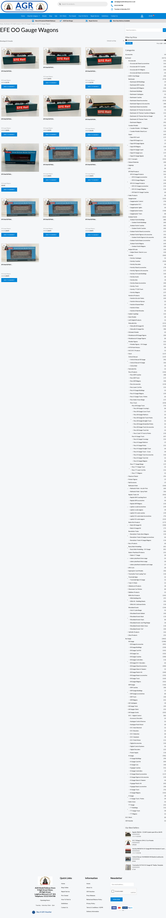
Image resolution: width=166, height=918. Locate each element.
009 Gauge (131, 684)
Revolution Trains (133, 531)
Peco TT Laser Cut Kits (139, 470)
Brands (44, 16)
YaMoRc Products (133, 632)
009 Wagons (134, 700)
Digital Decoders (135, 749)
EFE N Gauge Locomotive (139, 177)
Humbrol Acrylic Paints (137, 298)
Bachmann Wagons (135, 122)
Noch (130, 353)
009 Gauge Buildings (136, 690)
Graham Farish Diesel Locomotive (140, 231)
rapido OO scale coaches (137, 513)
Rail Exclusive (132, 482)
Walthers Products (133, 592)
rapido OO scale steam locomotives (140, 516)
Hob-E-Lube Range (136, 610)
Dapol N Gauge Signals (137, 156)
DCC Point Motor (135, 740)
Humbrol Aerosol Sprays (137, 301)
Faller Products (132, 195)
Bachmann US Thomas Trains (138, 119)
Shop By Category (32, 16)
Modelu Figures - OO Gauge (138, 344)
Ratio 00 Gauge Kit (135, 525)
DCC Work (63, 16)
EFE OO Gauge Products (29, 24)
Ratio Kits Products (134, 522)
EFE (129, 168)
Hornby (130, 255)
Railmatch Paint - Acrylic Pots (139, 488)
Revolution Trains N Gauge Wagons (140, 540)
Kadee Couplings (133, 314)
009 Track (133, 697)
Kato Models (132, 317)
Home (23, 16)
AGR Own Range (68, 21)
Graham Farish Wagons (137, 243)
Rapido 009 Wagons (136, 503)
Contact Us (114, 16)
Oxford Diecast (133, 357)
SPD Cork (131, 567)
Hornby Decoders (135, 264)
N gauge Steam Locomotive (138, 786)
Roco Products (132, 543)
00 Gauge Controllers (136, 660)
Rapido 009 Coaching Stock (138, 497)
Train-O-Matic (132, 583)
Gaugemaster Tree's (136, 214)
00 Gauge (131, 641)
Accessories (129, 54)
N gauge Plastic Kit (136, 783)
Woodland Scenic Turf (136, 629)
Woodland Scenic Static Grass (139, 626)
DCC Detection (134, 734)
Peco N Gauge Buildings (137, 390)
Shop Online (64, 887)
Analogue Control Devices (138, 721)
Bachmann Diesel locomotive (138, 100)
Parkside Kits (132, 369)
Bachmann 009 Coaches (137, 85)
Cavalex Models (133, 125)
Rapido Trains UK (133, 494)
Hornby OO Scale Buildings (138, 273)
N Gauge (131, 755)
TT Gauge (131, 805)
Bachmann (131, 79)
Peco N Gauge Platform (141, 442)
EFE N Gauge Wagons (138, 180)
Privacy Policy (90, 903)
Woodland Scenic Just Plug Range (140, 622)
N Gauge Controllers (136, 771)
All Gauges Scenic (133, 712)
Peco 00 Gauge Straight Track (142, 421)
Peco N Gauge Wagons (137, 393)
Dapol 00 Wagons (135, 146)
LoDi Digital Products (134, 320)
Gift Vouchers (90, 891)
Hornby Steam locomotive (138, 283)
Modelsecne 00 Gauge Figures (137, 335)
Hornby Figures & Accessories (139, 270)
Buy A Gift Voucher (44, 912)
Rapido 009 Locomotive (137, 500)
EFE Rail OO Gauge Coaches (140, 192)
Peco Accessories (135, 384)
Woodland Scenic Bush (137, 616)
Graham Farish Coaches (137, 225)
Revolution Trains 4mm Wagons (139, 534)
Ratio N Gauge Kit (135, 528)
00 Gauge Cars (134, 653)
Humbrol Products (134, 295)
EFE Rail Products (16, 24)
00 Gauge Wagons (135, 681)
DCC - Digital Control (134, 715)
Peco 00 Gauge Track (138, 405)
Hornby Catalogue (135, 258)
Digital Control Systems (137, 746)
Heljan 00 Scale (132, 249)
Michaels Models (133, 332)
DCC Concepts (132, 159)
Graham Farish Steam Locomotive (140, 240)
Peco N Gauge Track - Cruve (142, 451)
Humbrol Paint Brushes (137, 310)
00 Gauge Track (135, 678)
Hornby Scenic (134, 277)
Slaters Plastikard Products (136, 552)
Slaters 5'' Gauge (135, 555)
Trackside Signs (133, 577)
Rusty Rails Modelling (134, 546)
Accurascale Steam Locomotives (139, 73)
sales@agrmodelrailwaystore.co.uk (124, 1)
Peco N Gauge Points (140, 445)
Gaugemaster (132, 198)
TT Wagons (133, 814)
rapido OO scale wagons (137, 519)
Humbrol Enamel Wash (137, 304)
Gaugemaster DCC (135, 204)
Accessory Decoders (136, 718)
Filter (129, 43)
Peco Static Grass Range (137, 399)
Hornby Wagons (135, 292)
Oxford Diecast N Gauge (137, 362)
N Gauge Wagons (135, 793)
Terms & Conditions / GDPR (94, 907)
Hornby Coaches (135, 261)
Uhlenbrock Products (134, 586)
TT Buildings (134, 807)
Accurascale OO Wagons (137, 69)
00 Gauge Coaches (135, 656)
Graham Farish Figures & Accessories (141, 234)
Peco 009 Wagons (135, 381)
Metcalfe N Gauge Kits (137, 329)
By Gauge (128, 638)
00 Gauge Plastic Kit (136, 672)
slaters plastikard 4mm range (138, 561)
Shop (50, 16)
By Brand (7, 24)
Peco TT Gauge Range (136, 464)
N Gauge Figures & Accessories (139, 777)
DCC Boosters (134, 731)
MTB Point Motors (134, 347)
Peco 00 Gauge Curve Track (142, 411)
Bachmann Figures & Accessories (140, 103)
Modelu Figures (133, 341)
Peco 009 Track (135, 378)
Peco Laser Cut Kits (136, 387)
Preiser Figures (132, 479)
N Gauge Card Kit (135, 761)
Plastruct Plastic (133, 476)
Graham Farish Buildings (137, 219)
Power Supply (134, 752)
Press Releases (90, 895)
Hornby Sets (134, 280)
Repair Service (95, 16)
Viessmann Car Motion (135, 589)
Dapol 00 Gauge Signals (137, 143)
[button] (121, 910)
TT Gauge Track (135, 811)
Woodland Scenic (133, 607)
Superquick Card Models (135, 571)
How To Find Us (83, 16)
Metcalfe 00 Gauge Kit (137, 326)
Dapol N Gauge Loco (136, 153)
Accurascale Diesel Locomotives (139, 63)
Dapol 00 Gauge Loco (136, 140)
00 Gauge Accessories (136, 644)
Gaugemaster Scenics (136, 210)
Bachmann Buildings (136, 91)
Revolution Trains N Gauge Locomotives (142, 537)
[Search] (164, 30)
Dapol (130, 134)
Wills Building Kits (135, 598)
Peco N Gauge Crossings (141, 439)
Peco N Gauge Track (138, 436)
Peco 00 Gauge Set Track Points (143, 417)
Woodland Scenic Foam (137, 619)
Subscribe (116, 899)
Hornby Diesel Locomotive (138, 267)
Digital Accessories (136, 743)
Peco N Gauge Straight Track (142, 448)
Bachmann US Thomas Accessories (140, 110)
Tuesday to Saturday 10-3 (122, 9)
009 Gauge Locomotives (137, 693)
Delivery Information (92, 911)
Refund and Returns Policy (94, 899)
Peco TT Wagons (137, 473)
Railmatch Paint (133, 485)
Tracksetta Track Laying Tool (137, 574)
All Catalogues (132, 703)
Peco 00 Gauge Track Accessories (144, 427)
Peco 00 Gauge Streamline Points (143, 424)
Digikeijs (131, 165)
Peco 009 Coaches (135, 375)
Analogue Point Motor (136, 724)
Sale (56, 16)
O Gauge (131, 796)
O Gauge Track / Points (137, 798)
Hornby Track (134, 286)
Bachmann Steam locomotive (138, 107)
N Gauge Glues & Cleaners (138, 780)
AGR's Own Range (133, 76)
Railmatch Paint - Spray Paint (138, 491)
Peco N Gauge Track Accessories (143, 455)
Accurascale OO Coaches (137, 66)
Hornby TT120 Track (136, 289)
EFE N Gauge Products (137, 174)
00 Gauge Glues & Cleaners (138, 669)
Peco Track (133, 403)
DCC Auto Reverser (136, 727)
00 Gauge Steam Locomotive (138, 675)
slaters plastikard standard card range (141, 564)
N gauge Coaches (135, 768)
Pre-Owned (72, 16)
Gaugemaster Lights (136, 207)
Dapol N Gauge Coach (136, 149)
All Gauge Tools (133, 706)
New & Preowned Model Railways (45, 21)
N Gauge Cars (134, 764)
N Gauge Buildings (135, 758)
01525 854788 (118, 5)
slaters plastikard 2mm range (138, 558)
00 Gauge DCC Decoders (137, 663)
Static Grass (132, 802)
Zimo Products (132, 635)
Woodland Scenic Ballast (137, 613)
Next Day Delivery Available (121, 21)
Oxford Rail (133, 366)
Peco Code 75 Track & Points (142, 433)
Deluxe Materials (133, 162)
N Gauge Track (134, 789)
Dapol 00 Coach (135, 137)
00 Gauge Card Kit (135, 650)
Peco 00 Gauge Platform (141, 414)
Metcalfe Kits (132, 323)
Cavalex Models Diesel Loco (138, 131)
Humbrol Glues (134, 307)
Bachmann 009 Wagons (137, 88)
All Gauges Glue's (133, 709)
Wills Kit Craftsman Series (138, 604)
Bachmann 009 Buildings (137, 82)
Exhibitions (105, 16)
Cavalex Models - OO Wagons (139, 128)
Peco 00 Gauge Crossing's (141, 408)
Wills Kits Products (134, 595)
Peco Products (132, 372)
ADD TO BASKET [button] (9, 86)
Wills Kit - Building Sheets (137, 601)
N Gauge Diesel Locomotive (138, 774)
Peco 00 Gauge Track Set (141, 430)
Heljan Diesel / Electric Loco (138, 252)
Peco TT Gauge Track (138, 467)
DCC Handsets (134, 737)
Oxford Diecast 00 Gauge (137, 359)
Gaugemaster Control (136, 201)
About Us (89, 887)
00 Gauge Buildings (136, 647)
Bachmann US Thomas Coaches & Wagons (142, 113)
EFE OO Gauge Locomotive (140, 186)
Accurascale (132, 60)
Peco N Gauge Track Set (141, 458)
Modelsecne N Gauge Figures (137, 338)
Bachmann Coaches (136, 97)
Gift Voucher (129, 821)
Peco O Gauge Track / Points (138, 396)
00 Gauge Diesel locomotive (138, 666)
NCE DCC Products (134, 350)
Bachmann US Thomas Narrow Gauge (141, 116)
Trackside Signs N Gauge (137, 580)
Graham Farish (132, 217)
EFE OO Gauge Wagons (139, 189)
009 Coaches (134, 687)
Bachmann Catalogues (136, 94)
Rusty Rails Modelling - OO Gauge (140, 549)
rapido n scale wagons (136, 510)
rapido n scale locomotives (138, 506)
